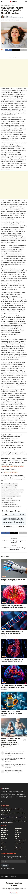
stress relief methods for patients (9, 504)
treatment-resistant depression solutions (11, 506)
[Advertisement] (14, 54)
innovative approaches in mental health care (12, 492)
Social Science (18, 844)
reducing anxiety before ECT (8, 502)
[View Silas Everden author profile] (2, 16)
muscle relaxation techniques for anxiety (11, 496)
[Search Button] (26, 1)
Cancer (2, 844)
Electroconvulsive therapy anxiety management (12, 489)
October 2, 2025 (4, 20)
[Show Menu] (1, 1)
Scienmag (6, 876)
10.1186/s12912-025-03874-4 (11, 472)
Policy (16, 838)
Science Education (19, 842)
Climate (3, 847)
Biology (3, 836)
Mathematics (18, 832)
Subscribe (5, 865)
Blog (2, 840)
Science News (7, 5)
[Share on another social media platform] (23, 50)
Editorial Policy (18, 828)
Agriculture (3, 828)
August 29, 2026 (4, 583)
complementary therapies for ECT (9, 485)
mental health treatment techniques (10, 494)
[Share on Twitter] (16, 50)
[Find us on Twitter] (4, 802)
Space (16, 846)
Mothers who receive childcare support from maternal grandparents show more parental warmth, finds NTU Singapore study (10, 742)
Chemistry (3, 846)
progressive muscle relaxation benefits (11, 500)
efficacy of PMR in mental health (9, 487)
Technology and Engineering (18, 848)
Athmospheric (4, 834)
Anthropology (4, 830)
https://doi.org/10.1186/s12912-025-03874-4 (12, 466)
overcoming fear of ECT (7, 498)
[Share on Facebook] (8, 50)
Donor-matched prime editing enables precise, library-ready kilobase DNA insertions (12, 633)
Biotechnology (4, 838)
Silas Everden (9, 16)
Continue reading (14, 892)
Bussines (3, 842)
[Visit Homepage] (14, 1)
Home (2, 5)
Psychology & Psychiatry (20, 840)
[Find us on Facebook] (1, 802)
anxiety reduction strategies (11, 483)
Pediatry (17, 836)
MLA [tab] (14, 514)
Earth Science (4, 849)
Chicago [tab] (22, 514)
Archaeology (4, 832)
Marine (16, 830)
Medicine (13, 5)
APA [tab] (6, 514)
